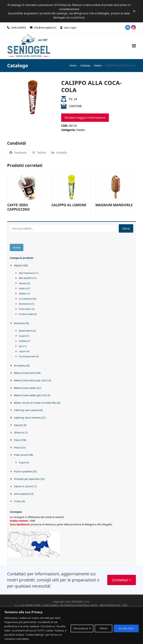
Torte (17, 501)
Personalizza (80, 628)
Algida (17, 265)
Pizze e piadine (23, 471)
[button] (134, 45)
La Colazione (25, 298)
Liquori (22, 351)
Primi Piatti (24, 309)
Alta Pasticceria (26, 273)
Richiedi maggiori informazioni (85, 118)
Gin (20, 346)
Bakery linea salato (25, 388)
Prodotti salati (26, 314)
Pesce (17, 447)
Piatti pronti (21, 454)
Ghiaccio (19, 432)
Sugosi (22, 462)
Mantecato (24, 303)
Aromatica (20, 365)
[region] (71, 625)
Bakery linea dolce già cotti (30, 380)
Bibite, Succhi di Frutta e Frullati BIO (35, 402)
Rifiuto (103, 628)
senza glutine (22, 493)
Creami (22, 335)
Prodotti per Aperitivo (27, 479)
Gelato (80, 130)
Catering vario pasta (26, 410)
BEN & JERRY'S (26, 278)
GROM (22, 293)
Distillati (23, 341)
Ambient (19, 323)
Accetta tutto (126, 628)
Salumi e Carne (23, 486)
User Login (70, 27)
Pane (17, 440)
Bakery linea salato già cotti (30, 395)
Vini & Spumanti (27, 356)
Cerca (126, 228)
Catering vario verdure (27, 417)
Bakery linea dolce (25, 373)
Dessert (23, 283)
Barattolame (25, 330)
